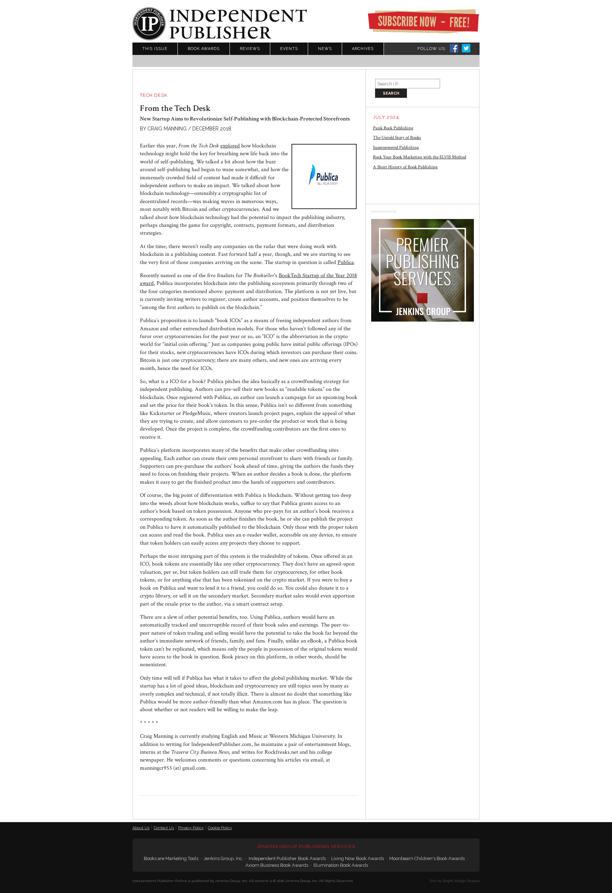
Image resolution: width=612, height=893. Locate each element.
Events (289, 48)
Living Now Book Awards (357, 858)
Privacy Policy (191, 828)
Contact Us (164, 828)
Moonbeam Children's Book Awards (427, 858)
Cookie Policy (220, 828)
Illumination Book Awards (340, 865)
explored (230, 146)
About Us (140, 828)
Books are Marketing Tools (171, 858)
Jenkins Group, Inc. (223, 858)
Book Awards (204, 48)
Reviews (250, 48)
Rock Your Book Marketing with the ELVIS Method (419, 157)
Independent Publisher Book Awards (287, 858)
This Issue (155, 48)
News (325, 48)
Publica (346, 262)
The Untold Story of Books (397, 138)
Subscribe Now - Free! (423, 21)
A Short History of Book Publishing (405, 167)
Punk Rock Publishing (393, 128)
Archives (363, 48)
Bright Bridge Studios (461, 881)
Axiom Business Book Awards (276, 865)
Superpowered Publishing (396, 148)
